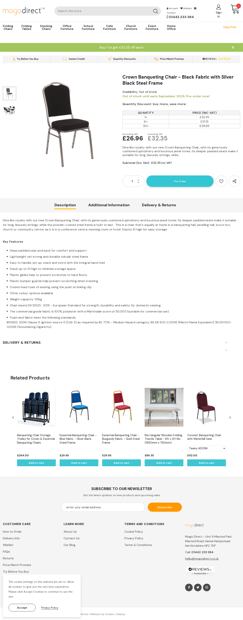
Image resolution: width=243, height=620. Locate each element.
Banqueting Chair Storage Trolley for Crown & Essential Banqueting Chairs (36, 439)
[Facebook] (189, 587)
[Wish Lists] (221, 181)
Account (173, 8)
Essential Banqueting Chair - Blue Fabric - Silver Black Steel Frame (78, 439)
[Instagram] (207, 587)
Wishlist (187, 8)
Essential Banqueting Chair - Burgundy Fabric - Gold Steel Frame (121, 439)
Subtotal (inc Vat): (136, 163)
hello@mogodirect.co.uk (202, 559)
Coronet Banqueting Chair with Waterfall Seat (204, 437)
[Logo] (26, 11)
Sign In (219, 14)
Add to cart (36, 463)
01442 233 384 (181, 17)
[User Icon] (219, 7)
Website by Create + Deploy (107, 614)
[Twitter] (198, 587)
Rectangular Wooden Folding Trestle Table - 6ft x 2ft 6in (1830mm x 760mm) (163, 439)
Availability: (130, 92)
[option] (68, 123)
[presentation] (13, 417)
